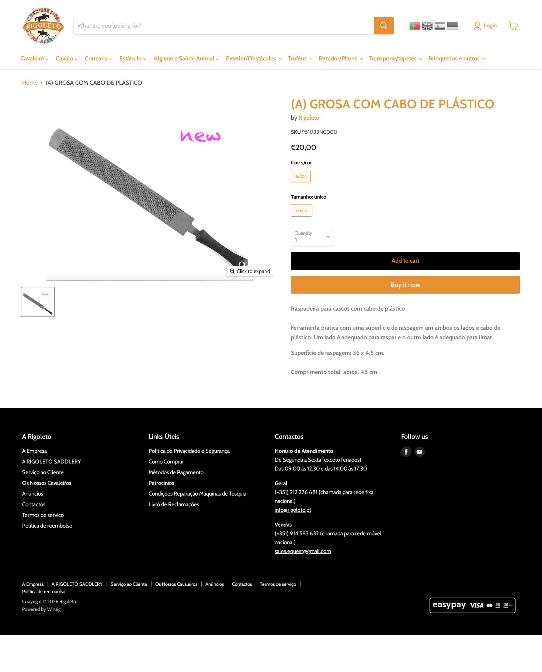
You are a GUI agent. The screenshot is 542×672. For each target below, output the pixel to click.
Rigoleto (309, 117)
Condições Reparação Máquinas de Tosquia (197, 493)
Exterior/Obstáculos (252, 58)
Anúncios (32, 493)
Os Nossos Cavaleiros (46, 483)
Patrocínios (161, 483)
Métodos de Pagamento (176, 472)
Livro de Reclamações (174, 504)
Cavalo (65, 58)
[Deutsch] (452, 26)
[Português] (415, 26)
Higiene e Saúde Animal (184, 58)
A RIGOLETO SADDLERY (51, 461)
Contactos (33, 504)
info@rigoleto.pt (293, 510)
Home (30, 83)
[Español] (440, 26)
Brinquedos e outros (454, 58)
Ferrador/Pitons (339, 58)
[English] (427, 26)
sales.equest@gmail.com (303, 551)
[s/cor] (302, 184)
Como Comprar (166, 461)
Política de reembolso (47, 525)
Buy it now (405, 285)
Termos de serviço (43, 515)
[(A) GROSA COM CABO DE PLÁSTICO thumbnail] (37, 301)
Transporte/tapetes (393, 58)
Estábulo (131, 58)
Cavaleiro (32, 58)
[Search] (384, 25)
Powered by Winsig (41, 609)
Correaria (97, 58)
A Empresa (34, 451)
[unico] (302, 218)
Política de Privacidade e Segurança (189, 451)
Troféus (298, 58)
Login (490, 25)
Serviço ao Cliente (43, 472)
